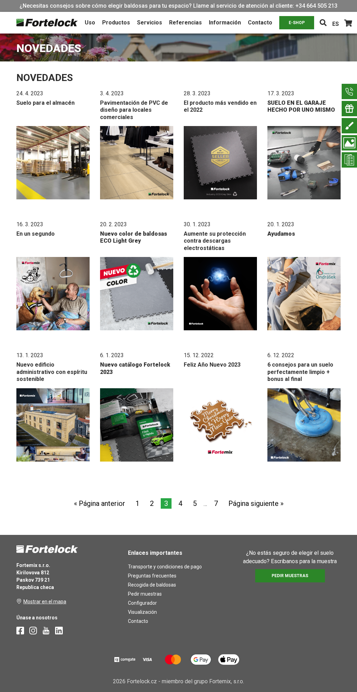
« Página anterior (99, 503)
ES (335, 24)
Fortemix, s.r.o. (226, 681)
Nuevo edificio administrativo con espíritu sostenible (51, 371)
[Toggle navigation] (323, 23)
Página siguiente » (255, 503)
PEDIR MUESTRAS (290, 575)
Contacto (260, 22)
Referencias (185, 22)
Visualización (142, 612)
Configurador (142, 603)
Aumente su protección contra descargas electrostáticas (215, 240)
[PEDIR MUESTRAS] (349, 108)
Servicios (149, 22)
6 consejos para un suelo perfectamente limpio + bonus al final (300, 371)
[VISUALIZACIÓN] (349, 142)
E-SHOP (297, 22)
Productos (116, 22)
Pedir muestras (145, 594)
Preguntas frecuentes (152, 576)
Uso (90, 22)
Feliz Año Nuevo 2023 (212, 364)
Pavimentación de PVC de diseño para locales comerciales (134, 110)
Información (225, 22)
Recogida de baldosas (152, 585)
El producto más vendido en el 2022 (220, 106)
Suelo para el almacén (45, 103)
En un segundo (35, 233)
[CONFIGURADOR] (349, 125)
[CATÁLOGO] (349, 160)
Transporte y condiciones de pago (165, 566)
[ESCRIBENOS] (349, 91)
